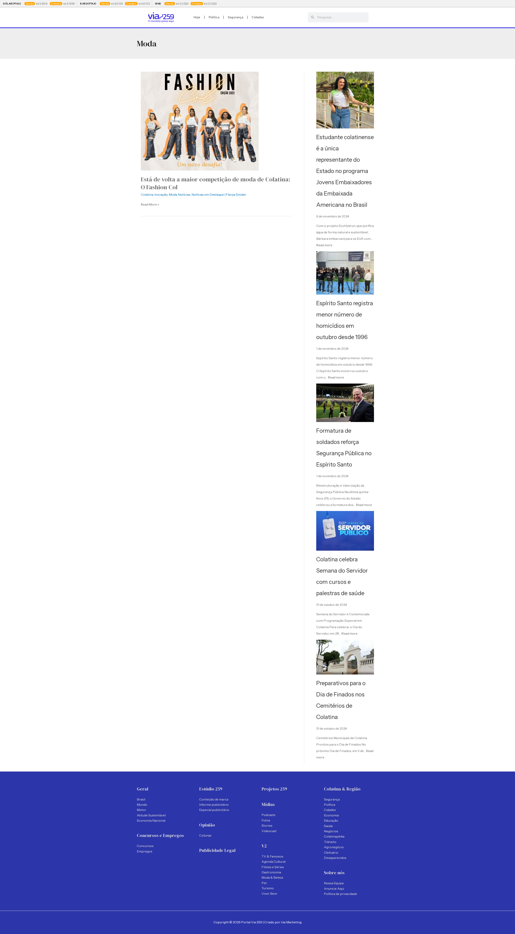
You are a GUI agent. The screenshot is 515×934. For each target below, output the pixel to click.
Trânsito (330, 842)
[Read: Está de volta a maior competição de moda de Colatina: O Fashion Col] (200, 121)
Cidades (258, 17)
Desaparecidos (335, 858)
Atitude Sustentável (151, 815)
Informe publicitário (214, 805)
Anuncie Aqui (334, 888)
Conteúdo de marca (213, 799)
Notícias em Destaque (208, 194)
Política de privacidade (340, 894)
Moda (173, 194)
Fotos (266, 820)
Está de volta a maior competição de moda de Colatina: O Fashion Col (215, 183)
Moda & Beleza (272, 877)
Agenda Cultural (273, 862)
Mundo (142, 805)
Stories (267, 825)
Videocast (269, 831)
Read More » (150, 204)
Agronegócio (334, 847)
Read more (324, 245)
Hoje (197, 17)
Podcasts (268, 815)
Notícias (184, 194)
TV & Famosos (272, 856)
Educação (331, 820)
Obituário (331, 852)
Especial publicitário (214, 810)
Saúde (328, 826)
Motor (141, 810)
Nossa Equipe (334, 883)
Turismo (268, 888)
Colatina (147, 194)
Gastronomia (271, 872)
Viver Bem (269, 894)
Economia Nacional (151, 820)
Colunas (205, 835)
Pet (264, 883)
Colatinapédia (334, 836)
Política (214, 17)
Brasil (141, 799)
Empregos (144, 851)
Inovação (161, 194)
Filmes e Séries (273, 867)
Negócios (331, 831)
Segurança (235, 17)
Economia (331, 815)
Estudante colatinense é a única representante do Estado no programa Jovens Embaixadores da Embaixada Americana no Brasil (345, 171)
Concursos (145, 846)
